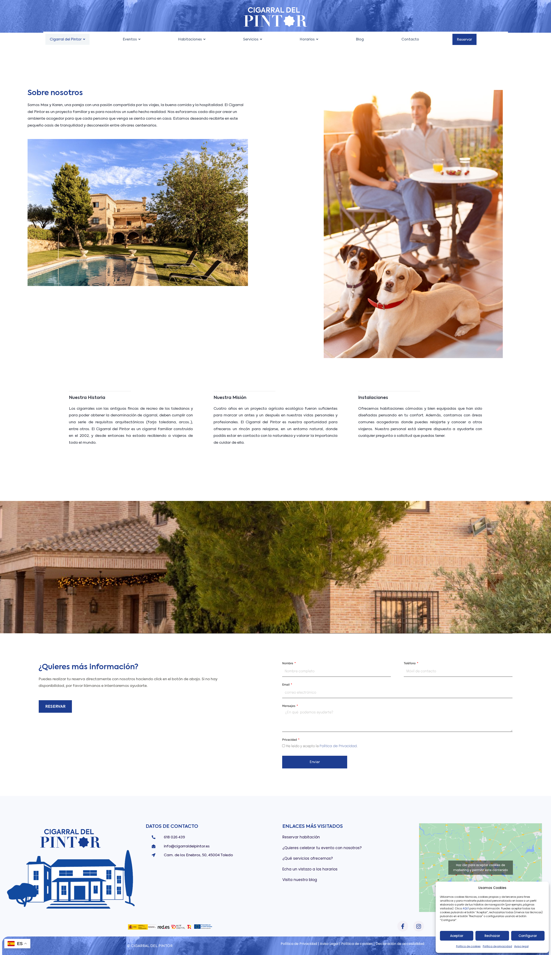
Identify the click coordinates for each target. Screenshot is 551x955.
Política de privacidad (497, 946)
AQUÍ (466, 908)
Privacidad (289, 740)
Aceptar (456, 935)
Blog (360, 39)
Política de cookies (468, 946)
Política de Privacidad (338, 745)
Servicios (250, 39)
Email (286, 684)
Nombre (288, 663)
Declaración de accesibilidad (400, 943)
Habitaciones (190, 39)
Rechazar (492, 935)
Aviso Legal (329, 943)
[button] (258, 39)
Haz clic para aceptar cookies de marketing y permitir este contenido (480, 867)
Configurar (527, 935)
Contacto (410, 39)
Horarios (307, 39)
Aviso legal (521, 946)
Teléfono (410, 663)
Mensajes (289, 706)
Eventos (130, 39)
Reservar (464, 39)
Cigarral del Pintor (66, 39)
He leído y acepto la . (322, 746)
